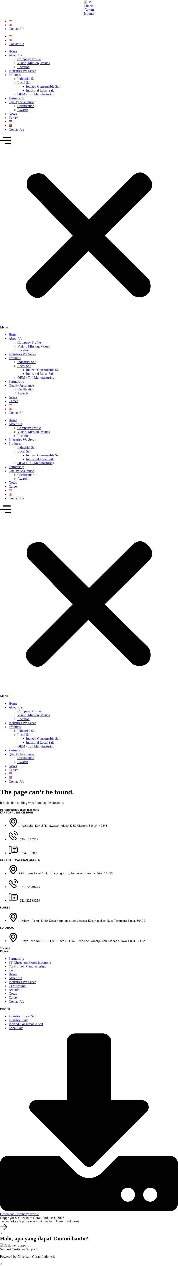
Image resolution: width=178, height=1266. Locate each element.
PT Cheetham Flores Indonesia (30, 962)
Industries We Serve (22, 71)
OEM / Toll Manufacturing (35, 94)
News (13, 114)
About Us (15, 55)
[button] (89, 232)
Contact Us (16, 29)
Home (13, 51)
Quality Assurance (21, 102)
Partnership (16, 98)
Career (13, 118)
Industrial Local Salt (40, 90)
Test (11, 970)
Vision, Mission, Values (33, 63)
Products (15, 75)
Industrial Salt (26, 78)
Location (23, 67)
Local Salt (24, 82)
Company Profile (29, 59)
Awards (22, 110)
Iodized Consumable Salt (43, 86)
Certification (25, 106)
